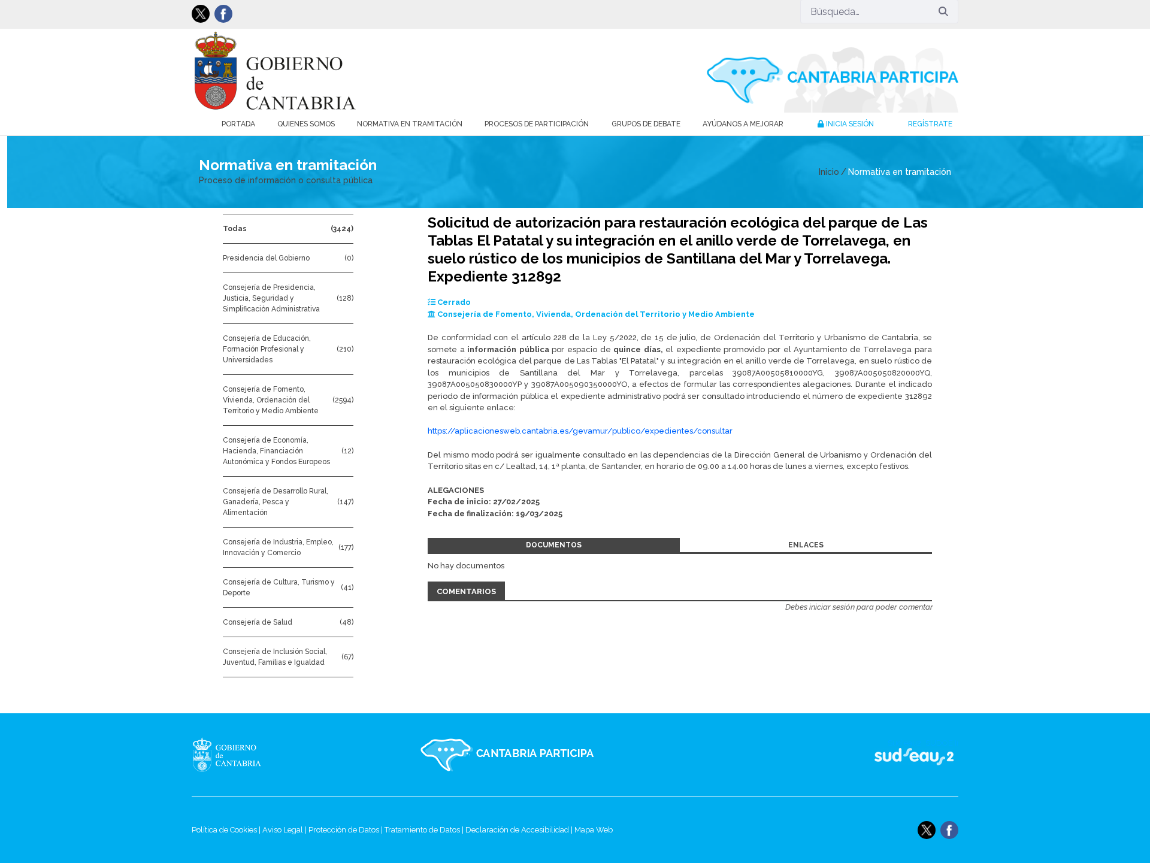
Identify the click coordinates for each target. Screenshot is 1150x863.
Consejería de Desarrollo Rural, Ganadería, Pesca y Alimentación (275, 502)
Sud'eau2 (797, 755)
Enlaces (806, 545)
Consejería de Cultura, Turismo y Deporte (279, 587)
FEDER (941, 755)
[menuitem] (238, 124)
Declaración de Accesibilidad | (519, 829)
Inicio (829, 172)
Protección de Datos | (346, 829)
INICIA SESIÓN (849, 124)
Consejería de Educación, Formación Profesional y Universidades (267, 349)
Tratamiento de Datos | (425, 829)
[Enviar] (943, 11)
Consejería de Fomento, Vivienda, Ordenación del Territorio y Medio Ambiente (271, 400)
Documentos (554, 545)
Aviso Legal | (285, 829)
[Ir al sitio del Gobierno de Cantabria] (249, 755)
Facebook (223, 14)
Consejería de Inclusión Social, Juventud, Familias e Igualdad (275, 657)
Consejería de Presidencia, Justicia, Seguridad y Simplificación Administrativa (271, 298)
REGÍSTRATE (930, 124)
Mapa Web (593, 829)
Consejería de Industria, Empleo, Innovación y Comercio (278, 547)
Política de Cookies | (227, 829)
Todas (235, 229)
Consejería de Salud (257, 622)
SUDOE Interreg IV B (906, 755)
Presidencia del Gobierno (266, 258)
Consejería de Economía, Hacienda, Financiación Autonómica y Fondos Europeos (276, 451)
